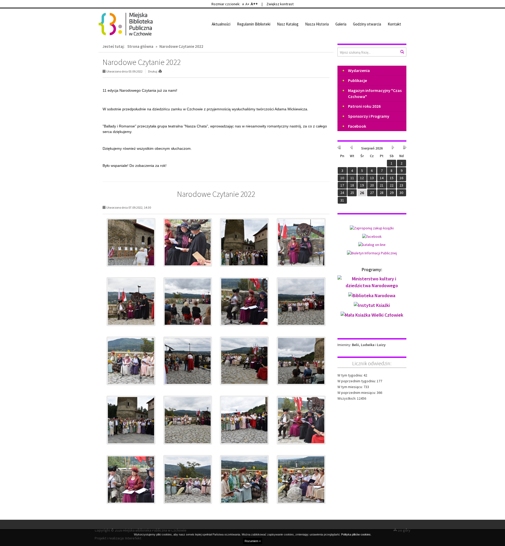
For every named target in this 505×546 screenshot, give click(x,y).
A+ (247, 4)
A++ (254, 3)
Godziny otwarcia (367, 24)
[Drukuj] (162, 71)
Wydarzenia (359, 70)
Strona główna (140, 46)
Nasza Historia (317, 24)
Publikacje (357, 80)
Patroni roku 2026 (364, 106)
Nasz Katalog (288, 24)
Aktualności (221, 24)
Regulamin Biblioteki (253, 24)
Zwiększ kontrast (280, 4)
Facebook (357, 126)
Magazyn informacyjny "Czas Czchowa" (375, 93)
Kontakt (394, 24)
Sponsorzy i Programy (368, 116)
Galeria (340, 24)
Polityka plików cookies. (356, 534)
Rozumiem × (253, 541)
